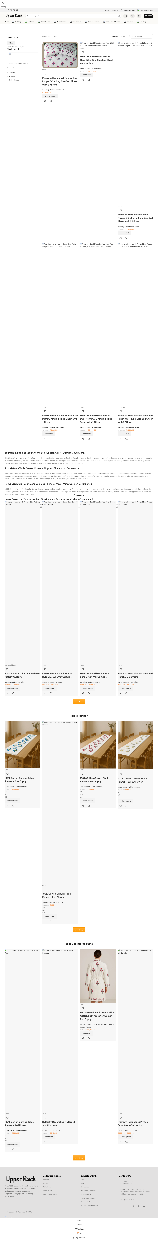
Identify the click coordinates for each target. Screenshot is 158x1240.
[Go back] (7, 27)
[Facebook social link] (8, 10)
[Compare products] (125, 16)
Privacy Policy (86, 1194)
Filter (11, 43)
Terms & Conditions (88, 1198)
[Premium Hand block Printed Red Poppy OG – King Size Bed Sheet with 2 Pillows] (135, 324)
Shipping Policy (86, 1202)
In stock (12, 76)
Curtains (46, 1183)
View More (79, 702)
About (83, 1179)
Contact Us (85, 1187)
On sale (12, 73)
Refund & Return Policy (89, 1205)
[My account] (139, 16)
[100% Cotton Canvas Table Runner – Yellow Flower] (135, 745)
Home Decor (47, 1190)
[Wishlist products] (132, 16)
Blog (82, 1183)
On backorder (14, 80)
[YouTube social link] (17, 10)
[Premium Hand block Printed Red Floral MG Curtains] (135, 582)
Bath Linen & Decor (50, 1194)
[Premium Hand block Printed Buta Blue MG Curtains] (135, 1031)
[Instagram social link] (10, 10)
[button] (124, 433)
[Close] (2, 2)
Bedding (46, 1179)
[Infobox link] (109, 10)
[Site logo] (14, 16)
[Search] (119, 16)
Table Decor (47, 1187)
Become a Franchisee (88, 1190)
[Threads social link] (14, 10)
